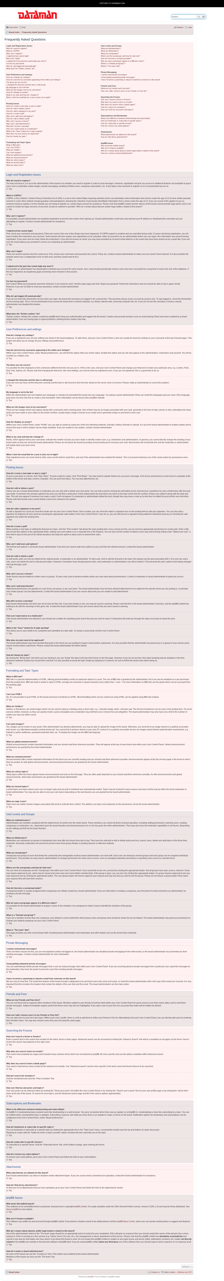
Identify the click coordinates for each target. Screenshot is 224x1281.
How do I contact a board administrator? (117, 153)
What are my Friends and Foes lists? (115, 88)
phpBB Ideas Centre (126, 1221)
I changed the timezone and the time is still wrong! (26, 85)
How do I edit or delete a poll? (18, 119)
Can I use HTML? (13, 147)
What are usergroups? (110, 53)
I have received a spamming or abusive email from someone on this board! (130, 80)
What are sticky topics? (15, 160)
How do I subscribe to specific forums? (116, 123)
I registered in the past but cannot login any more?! (26, 61)
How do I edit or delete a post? (18, 108)
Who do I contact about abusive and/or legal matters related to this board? (130, 151)
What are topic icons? (14, 165)
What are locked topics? (15, 162)
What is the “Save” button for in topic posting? (24, 131)
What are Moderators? (110, 51)
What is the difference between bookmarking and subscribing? (125, 118)
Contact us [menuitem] (155, 1272)
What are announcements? (17, 158)
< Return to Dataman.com (112, 3)
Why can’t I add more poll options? (19, 116)
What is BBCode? (13, 145)
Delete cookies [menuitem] (169, 1272)
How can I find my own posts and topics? (117, 110)
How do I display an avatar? (17, 92)
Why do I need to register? (16, 48)
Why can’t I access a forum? (17, 121)
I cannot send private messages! (114, 75)
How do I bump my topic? (16, 136)
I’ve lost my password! (15, 63)
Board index (14, 1272)
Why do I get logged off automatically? (21, 66)
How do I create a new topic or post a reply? (23, 106)
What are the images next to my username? (23, 90)
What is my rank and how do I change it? (22, 95)
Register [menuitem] (180, 27)
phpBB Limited (80, 1206)
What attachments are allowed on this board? (119, 134)
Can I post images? (14, 152)
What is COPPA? (13, 51)
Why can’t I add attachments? (18, 124)
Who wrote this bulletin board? (113, 146)
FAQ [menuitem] (24, 27)
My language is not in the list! (17, 87)
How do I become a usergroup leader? (116, 58)
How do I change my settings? (18, 77)
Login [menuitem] (190, 27)
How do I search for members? (113, 107)
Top (10, 189)
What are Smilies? (13, 150)
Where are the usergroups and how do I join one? (120, 56)
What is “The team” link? (110, 66)
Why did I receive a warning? (17, 126)
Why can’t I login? (13, 58)
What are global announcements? (19, 155)
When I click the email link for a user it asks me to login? (28, 97)
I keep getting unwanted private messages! (118, 77)
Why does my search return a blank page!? (118, 105)
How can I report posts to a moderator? (22, 129)
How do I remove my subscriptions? (115, 126)
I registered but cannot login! (17, 56)
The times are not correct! (16, 82)
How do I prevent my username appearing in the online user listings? (33, 80)
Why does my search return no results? (116, 102)
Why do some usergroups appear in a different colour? (122, 61)
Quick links (13, 27)
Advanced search (203, 17)
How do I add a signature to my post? (21, 111)
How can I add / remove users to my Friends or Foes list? (124, 91)
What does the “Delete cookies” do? (20, 69)
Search (198, 17)
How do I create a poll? (15, 114)
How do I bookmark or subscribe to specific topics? (121, 121)
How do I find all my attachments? (114, 137)
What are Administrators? (111, 48)
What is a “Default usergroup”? (113, 63)
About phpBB (12, 1209)
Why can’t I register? (14, 53)
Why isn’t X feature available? (112, 148)
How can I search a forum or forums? (116, 99)
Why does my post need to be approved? (22, 134)
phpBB (93, 398)
